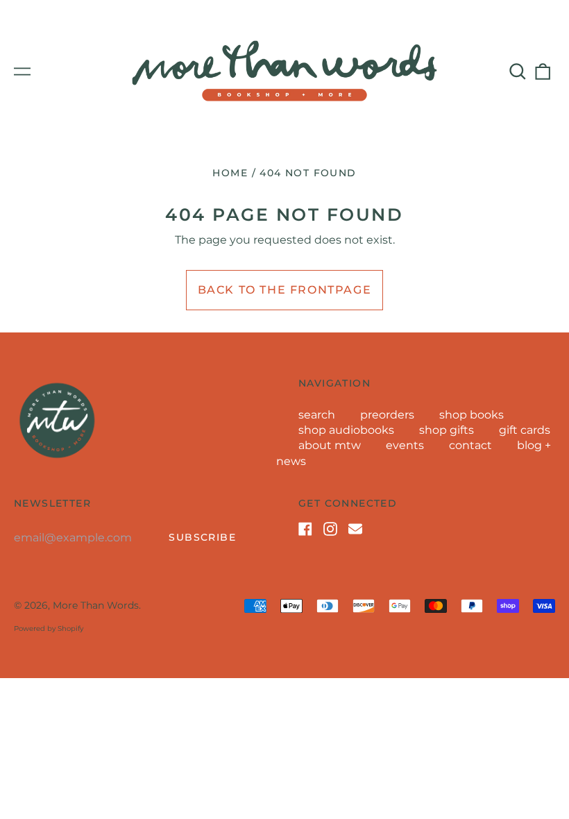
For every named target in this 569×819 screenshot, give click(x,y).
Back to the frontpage (285, 289)
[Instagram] (330, 529)
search (316, 414)
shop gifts (446, 430)
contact (470, 445)
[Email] (355, 529)
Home (230, 173)
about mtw (329, 445)
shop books (471, 414)
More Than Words (96, 605)
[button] (517, 71)
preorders (387, 414)
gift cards (524, 430)
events (405, 445)
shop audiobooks (346, 430)
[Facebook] (305, 529)
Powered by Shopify (48, 628)
